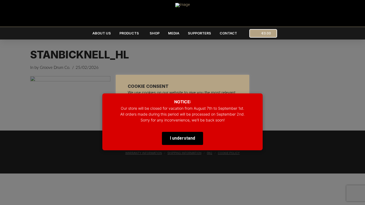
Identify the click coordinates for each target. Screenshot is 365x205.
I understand (182, 138)
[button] (263, 33)
